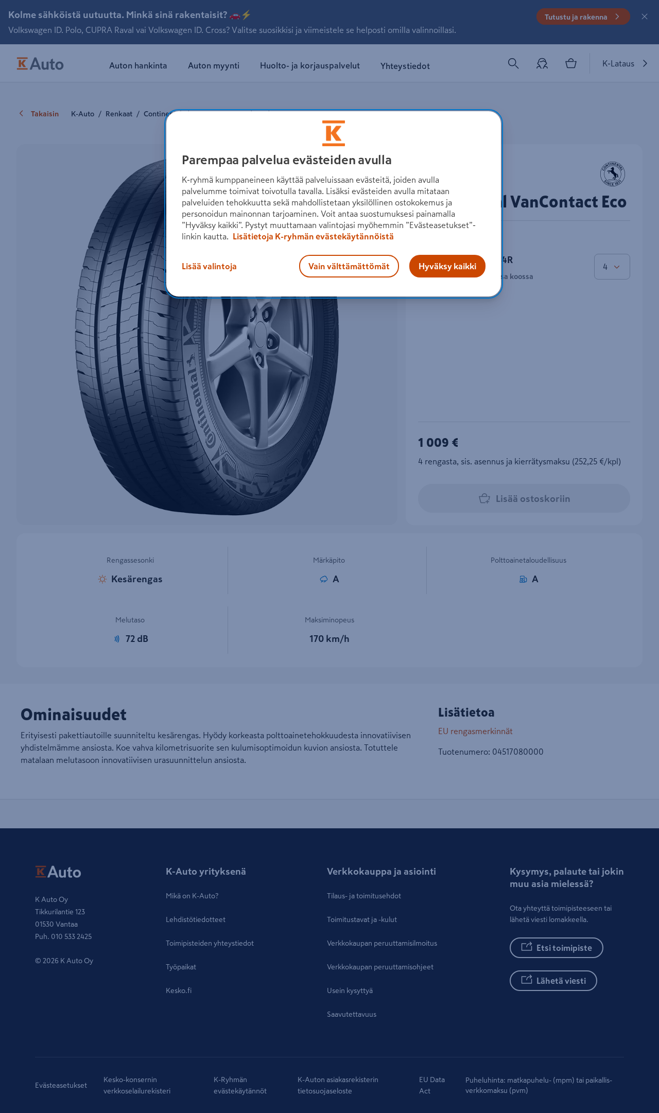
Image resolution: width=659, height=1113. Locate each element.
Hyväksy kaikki (447, 266)
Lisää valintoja (209, 266)
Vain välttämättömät (349, 266)
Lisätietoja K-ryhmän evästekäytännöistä (312, 236)
